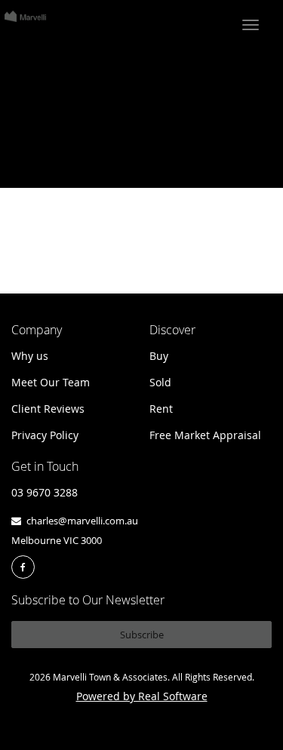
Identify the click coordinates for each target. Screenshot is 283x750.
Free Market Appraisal (205, 435)
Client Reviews (48, 408)
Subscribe (142, 634)
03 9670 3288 (44, 492)
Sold (160, 382)
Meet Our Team (50, 382)
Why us (29, 356)
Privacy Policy (44, 435)
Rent (161, 408)
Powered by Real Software (142, 696)
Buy (158, 356)
